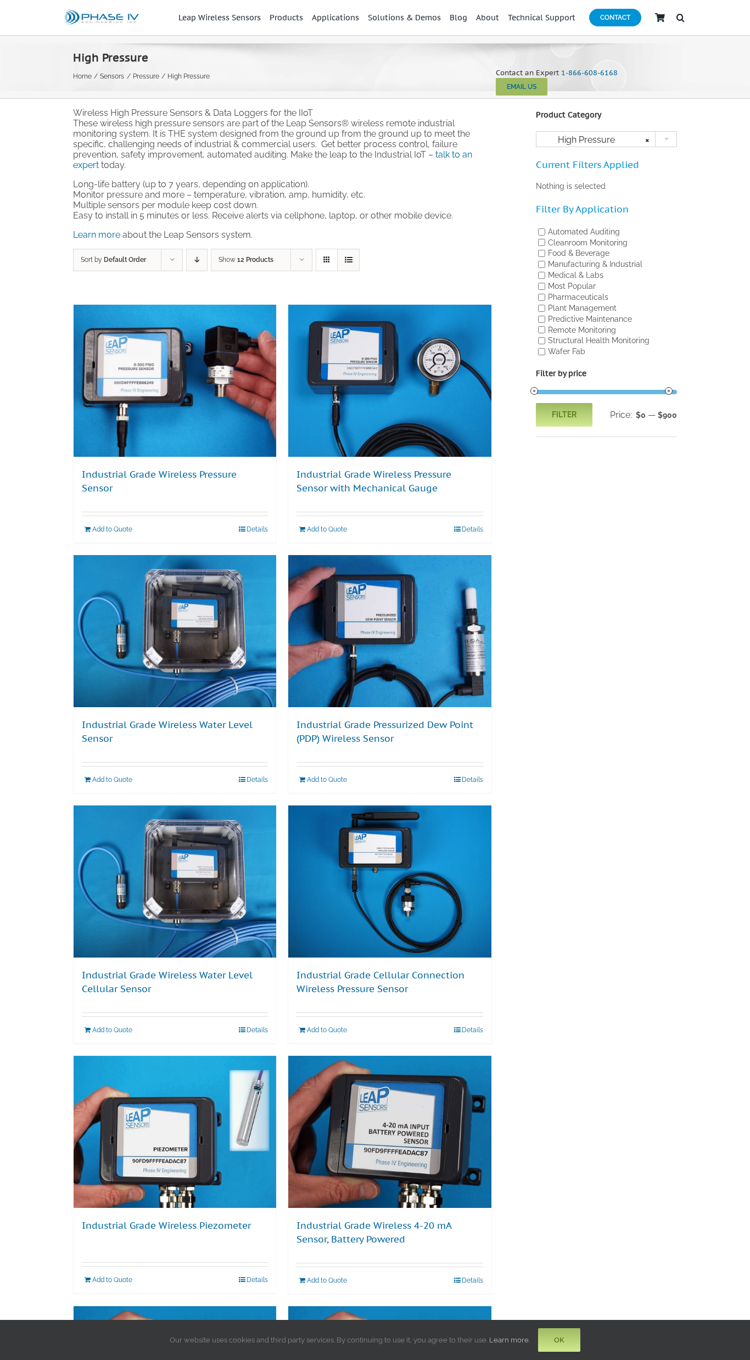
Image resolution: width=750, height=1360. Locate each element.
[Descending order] (197, 260)
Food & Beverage (578, 253)
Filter (564, 414)
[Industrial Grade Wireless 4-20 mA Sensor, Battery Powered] (389, 1132)
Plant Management (582, 308)
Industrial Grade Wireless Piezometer (166, 1225)
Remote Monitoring (582, 329)
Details (257, 529)
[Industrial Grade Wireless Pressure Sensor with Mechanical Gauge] (389, 381)
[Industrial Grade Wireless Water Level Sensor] (175, 631)
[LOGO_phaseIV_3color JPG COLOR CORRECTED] (102, 10)
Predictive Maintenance (590, 319)
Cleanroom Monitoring (588, 242)
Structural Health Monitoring (599, 340)
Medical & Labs (575, 275)
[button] (680, 17)
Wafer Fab (566, 351)
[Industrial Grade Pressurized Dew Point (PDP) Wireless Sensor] (389, 631)
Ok (559, 1340)
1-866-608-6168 (589, 72)
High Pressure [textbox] (597, 140)
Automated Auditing (584, 231)
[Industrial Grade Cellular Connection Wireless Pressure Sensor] (389, 881)
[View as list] (348, 260)
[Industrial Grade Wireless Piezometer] (175, 1132)
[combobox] (606, 139)
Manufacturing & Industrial (595, 264)
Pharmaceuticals (578, 297)
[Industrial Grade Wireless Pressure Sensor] (175, 381)
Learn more (96, 235)
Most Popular (572, 286)
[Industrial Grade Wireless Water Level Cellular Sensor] (175, 881)
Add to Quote (112, 529)
